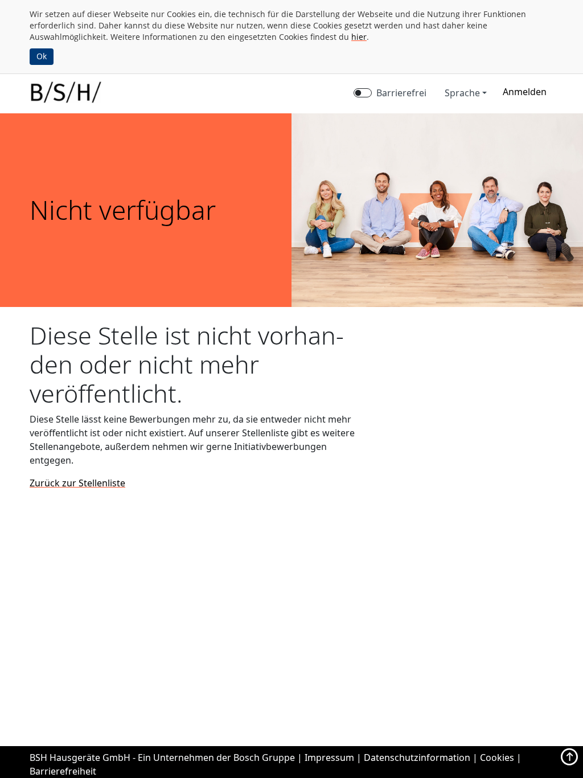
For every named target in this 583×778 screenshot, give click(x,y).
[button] (524, 91)
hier (359, 36)
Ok (41, 56)
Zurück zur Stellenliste (77, 483)
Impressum (329, 757)
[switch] (363, 92)
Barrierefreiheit (63, 771)
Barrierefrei (401, 93)
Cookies (497, 757)
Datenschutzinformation (417, 757)
